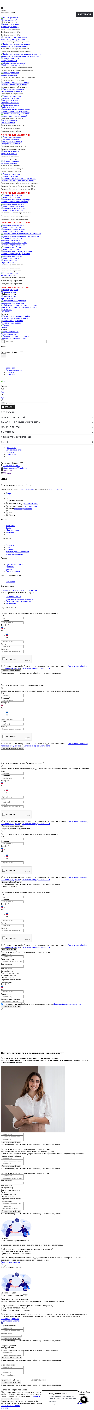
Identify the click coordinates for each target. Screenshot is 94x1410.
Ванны (5, 442)
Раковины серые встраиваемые (12, 265)
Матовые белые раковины (10, 166)
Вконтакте (10, 582)
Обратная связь (32, 590)
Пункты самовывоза (14, 564)
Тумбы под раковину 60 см (11, 35)
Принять (5, 1399)
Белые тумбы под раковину (11, 29)
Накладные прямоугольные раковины (14, 219)
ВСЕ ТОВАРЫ (8, 412)
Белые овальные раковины (10, 128)
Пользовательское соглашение (18, 601)
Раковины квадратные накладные (13, 149)
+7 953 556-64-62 (31, 503)
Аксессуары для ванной (16, 437)
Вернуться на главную (10, 1262)
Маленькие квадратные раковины (13, 146)
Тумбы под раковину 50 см (11, 32)
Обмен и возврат (13, 571)
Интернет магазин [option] (8, 975)
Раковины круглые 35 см (10, 156)
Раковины (10, 532)
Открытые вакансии (14, 554)
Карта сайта (11, 603)
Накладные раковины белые (11, 131)
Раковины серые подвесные (11, 268)
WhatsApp (7, 470)
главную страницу (26, 489)
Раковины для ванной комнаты (20, 422)
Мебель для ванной (13, 417)
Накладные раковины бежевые (12, 118)
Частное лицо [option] (6, 982)
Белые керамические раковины (12, 125)
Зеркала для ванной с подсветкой (13, 80)
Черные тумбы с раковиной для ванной (15, 42)
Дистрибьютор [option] (7, 971)
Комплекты (10, 526)
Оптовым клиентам (14, 370)
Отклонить (14, 1399)
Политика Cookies (13, 597)
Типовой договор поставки (17, 552)
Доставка (10, 567)
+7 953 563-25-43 (30, 506)
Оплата (9, 569)
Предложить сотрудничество (13, 590)
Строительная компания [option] (11, 980)
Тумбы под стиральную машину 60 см (15, 49)
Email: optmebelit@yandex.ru (15, 468)
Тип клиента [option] (6, 969)
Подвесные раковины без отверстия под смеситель (19, 183)
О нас (8, 547)
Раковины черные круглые (10, 159)
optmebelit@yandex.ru (23, 509)
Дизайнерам (11, 368)
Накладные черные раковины (11, 284)
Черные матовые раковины (11, 172)
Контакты (10, 372)
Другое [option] (4, 1192)
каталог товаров (55, 489)
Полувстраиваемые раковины (12, 94)
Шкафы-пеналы (12, 530)
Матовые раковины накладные (12, 169)
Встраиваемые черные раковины (13, 278)
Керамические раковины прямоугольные (16, 213)
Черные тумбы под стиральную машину (15, 52)
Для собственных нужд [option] (10, 973)
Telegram (7, 473)
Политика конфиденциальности (19, 599)
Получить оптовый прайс (11, 1142)
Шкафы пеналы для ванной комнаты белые (17, 70)
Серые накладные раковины (11, 271)
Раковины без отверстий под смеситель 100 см (18, 186)
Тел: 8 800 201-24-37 (11, 466)
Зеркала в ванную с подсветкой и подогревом (18, 77)
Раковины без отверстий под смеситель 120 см (18, 189)
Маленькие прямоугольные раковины (14, 216)
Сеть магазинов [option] (7, 977)
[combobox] (47, 973)
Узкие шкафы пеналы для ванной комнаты (16, 67)
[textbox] (12, 966)
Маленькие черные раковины (11, 281)
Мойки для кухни (11, 427)
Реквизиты (10, 549)
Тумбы (9, 528)
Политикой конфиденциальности (36, 668)
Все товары (84, 14)
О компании (11, 374)
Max (10, 512)
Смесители (8, 432)
